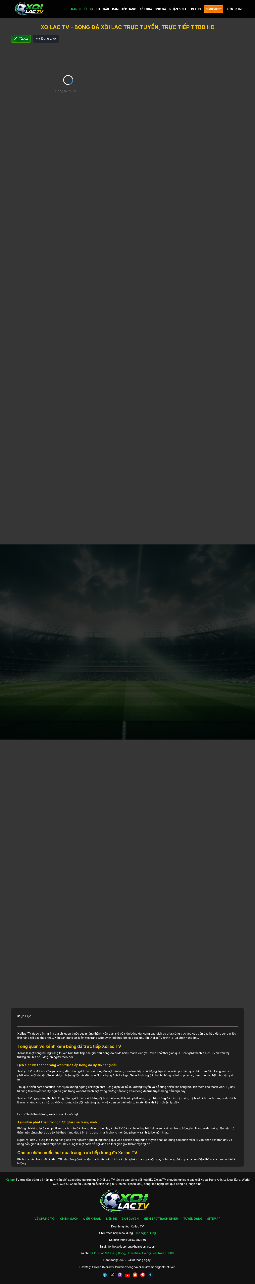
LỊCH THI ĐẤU (99, 9)
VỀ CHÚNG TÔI (44, 1218)
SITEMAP (214, 1218)
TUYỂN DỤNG (192, 1218)
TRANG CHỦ (78, 9)
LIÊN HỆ (111, 1218)
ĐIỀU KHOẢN (92, 1218)
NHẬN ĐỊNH (177, 9)
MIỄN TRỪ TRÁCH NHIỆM (160, 1218)
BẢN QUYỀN (130, 1218)
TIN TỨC (195, 9)
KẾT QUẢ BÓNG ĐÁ (152, 9)
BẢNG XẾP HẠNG (124, 9)
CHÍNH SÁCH (69, 1218)
